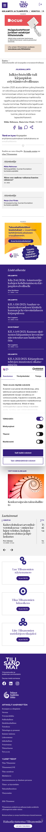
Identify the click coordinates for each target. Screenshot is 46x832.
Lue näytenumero (23, 826)
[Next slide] (11, 550)
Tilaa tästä (23, 578)
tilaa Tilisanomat (9, 154)
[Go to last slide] (4, 550)
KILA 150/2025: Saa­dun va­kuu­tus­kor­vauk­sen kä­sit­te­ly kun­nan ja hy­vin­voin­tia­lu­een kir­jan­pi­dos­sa (25, 308)
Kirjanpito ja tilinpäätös (15, 11)
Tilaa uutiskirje (8, 772)
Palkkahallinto (7, 720)
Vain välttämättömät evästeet (23, 461)
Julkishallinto (23, 69)
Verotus (35, 11)
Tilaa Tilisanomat (8, 763)
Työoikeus (6, 727)
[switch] (39, 426)
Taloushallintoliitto (9, 789)
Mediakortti (6, 776)
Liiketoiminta (7, 737)
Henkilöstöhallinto (9, 723)
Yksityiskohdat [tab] (23, 376)
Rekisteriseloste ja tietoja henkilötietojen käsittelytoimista (22, 815)
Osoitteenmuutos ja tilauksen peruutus (17, 780)
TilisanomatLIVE (8, 767)
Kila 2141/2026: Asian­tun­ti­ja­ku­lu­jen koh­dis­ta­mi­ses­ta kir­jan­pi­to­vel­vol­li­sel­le (25, 283)
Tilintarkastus (7, 748)
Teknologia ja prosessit (11, 730)
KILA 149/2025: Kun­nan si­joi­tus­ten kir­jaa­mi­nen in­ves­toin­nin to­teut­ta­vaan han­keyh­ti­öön (26, 336)
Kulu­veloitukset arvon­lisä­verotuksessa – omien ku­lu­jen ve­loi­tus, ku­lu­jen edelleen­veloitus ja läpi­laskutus (19, 530)
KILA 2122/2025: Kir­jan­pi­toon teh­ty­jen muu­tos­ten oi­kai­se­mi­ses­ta (25, 362)
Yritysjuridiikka (8, 716)
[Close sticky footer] (42, 820)
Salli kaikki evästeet (23, 453)
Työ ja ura (6, 752)
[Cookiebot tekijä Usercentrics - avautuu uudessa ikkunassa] (32, 369)
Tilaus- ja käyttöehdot (10, 784)
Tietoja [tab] (38, 376)
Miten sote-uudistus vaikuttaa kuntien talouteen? (21, 179)
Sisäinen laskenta (8, 734)
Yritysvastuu (7, 745)
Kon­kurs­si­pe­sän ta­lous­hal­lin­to (26, 503)
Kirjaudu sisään (30, 151)
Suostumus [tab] (8, 376)
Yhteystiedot (7, 793)
